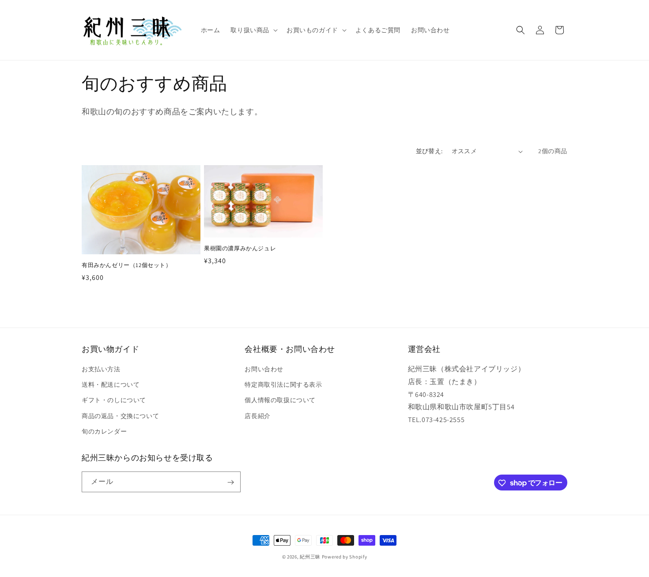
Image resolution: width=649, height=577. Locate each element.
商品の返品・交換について (120, 416)
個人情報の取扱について (280, 400)
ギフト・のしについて (114, 400)
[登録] (230, 482)
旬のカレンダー (104, 431)
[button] (253, 30)
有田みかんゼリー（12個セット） (127, 265)
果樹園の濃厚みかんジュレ (240, 248)
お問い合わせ (264, 369)
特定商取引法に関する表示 (283, 384)
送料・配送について (111, 384)
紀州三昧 (310, 557)
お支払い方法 (101, 369)
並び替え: (429, 151)
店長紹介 (257, 416)
